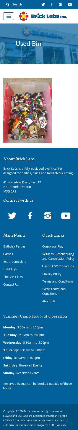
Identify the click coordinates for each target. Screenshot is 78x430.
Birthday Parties (14, 246)
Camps (8, 254)
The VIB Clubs (13, 277)
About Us (48, 301)
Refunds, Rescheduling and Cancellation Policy (58, 256)
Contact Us (11, 284)
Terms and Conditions (57, 281)
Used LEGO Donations (58, 266)
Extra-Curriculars (14, 261)
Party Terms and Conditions (54, 291)
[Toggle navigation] (8, 16)
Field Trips (10, 269)
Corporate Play (52, 246)
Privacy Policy (51, 274)
